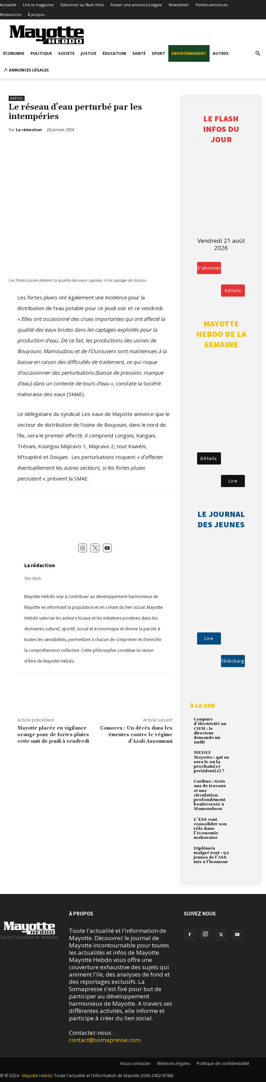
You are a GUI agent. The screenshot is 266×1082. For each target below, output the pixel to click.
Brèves (16, 98)
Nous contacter (136, 1063)
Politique (41, 53)
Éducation (114, 53)
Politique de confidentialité (223, 1063)
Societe (66, 53)
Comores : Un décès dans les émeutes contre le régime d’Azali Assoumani (136, 734)
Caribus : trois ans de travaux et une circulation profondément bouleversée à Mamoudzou (210, 795)
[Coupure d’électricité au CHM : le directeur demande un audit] (241, 724)
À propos (36, 14)
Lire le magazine (38, 4)
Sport (158, 53)
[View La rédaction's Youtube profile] (107, 548)
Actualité (8, 4)
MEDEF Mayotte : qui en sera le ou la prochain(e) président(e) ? (211, 762)
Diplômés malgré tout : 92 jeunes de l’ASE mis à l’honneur (211, 855)
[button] (257, 53)
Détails (233, 290)
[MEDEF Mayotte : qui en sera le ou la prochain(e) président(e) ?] (241, 757)
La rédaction (39, 565)
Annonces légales (28, 70)
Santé (138, 53)
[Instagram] (205, 934)
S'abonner (209, 268)
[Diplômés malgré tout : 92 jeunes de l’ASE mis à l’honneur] (241, 853)
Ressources (10, 14)
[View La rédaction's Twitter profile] (94, 548)
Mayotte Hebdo (37, 1076)
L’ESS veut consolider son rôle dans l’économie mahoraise (210, 829)
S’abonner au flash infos (82, 4)
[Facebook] (21, 147)
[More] (53, 147)
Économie (13, 53)
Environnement (188, 53)
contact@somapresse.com (105, 1040)
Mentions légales (173, 1063)
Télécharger (233, 661)
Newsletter (179, 4)
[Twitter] (37, 147)
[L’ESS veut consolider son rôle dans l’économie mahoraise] (241, 824)
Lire (233, 481)
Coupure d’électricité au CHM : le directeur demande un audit (210, 731)
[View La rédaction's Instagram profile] (82, 548)
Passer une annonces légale (136, 4)
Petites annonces (212, 4)
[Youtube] (237, 934)
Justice (88, 53)
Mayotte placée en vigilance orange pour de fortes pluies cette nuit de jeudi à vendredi (53, 734)
